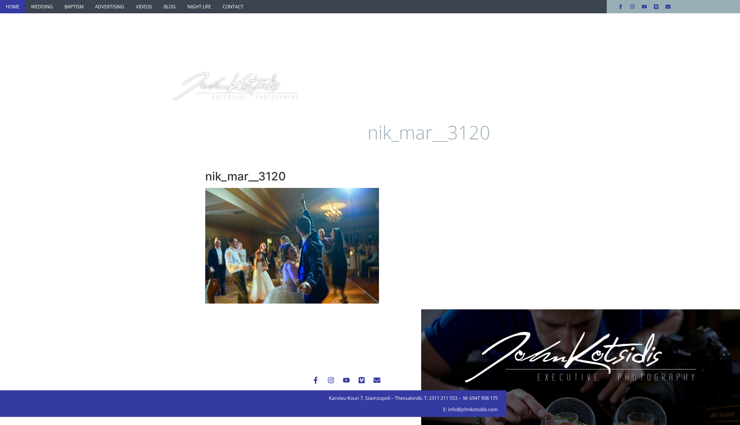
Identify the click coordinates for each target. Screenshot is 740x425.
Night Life (199, 6)
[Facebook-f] (620, 6)
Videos (144, 6)
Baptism (74, 6)
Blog (170, 6)
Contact (233, 6)
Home (12, 6)
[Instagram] (632, 6)
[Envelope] (668, 6)
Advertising (109, 6)
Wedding (42, 6)
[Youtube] (644, 6)
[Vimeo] (656, 6)
